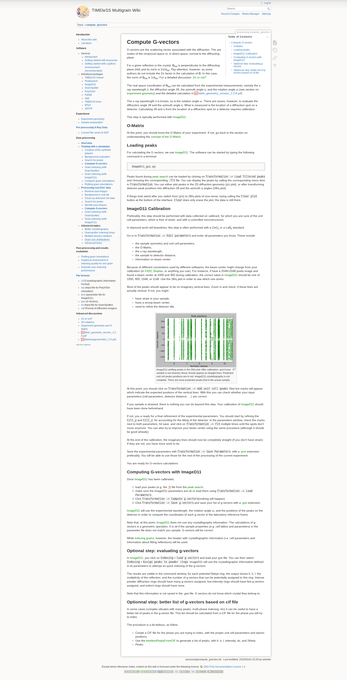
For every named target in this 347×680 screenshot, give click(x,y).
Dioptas (158, 271)
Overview (86, 143)
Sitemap (266, 13)
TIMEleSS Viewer (94, 77)
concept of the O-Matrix (166, 136)
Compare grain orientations (100, 180)
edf (83, 308)
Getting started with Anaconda (101, 60)
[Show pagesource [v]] (275, 42)
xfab (87, 98)
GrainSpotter (92, 87)
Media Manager (250, 13)
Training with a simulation (95, 146)
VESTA (88, 108)
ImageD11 (90, 84)
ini (82, 305)
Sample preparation (92, 122)
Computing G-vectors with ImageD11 (248, 58)
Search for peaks (94, 160)
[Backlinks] (275, 58)
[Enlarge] (234, 369)
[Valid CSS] (199, 671)
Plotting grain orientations (99, 184)
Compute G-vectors (96, 163)
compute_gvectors (96, 25)
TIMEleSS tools (93, 101)
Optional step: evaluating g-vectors (248, 65)
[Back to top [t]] (275, 65)
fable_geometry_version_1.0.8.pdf (220, 93)
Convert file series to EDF (95, 132)
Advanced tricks (93, 243)
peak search (160, 176)
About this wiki (89, 39)
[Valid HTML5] (182, 671)
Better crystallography (96, 229)
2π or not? (86, 318)
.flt (169, 487)
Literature (86, 43)
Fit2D (148, 271)
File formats (83, 275)
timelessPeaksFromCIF (161, 640)
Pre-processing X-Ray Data (91, 127)
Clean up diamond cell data (100, 198)
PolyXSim (90, 91)
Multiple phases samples (98, 236)
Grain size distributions (97, 239)
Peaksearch (91, 81)
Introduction (91, 56)
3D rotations (87, 322)
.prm (243, 451)
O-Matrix (238, 46)
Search (269, 8)
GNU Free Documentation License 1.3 (224, 666)
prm (83, 294)
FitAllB (88, 94)
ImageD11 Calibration (245, 53)
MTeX (88, 105)
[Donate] (149, 671)
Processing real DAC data (96, 187)
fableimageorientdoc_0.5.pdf (100, 339)
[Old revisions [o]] (275, 50)
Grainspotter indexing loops (100, 232)
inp (83, 287)
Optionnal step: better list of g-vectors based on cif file (250, 71)
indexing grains (144, 538)
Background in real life (97, 194)
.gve (244, 502)
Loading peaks (242, 49)
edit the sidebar (83, 345)
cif (82, 280)
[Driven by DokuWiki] (215, 671)
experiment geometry (140, 93)
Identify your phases (96, 205)
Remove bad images (96, 191)
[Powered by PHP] (165, 671)
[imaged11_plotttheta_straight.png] (196, 340)
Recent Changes (230, 13)
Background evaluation (97, 156)
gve (83, 301)
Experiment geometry (92, 119)
